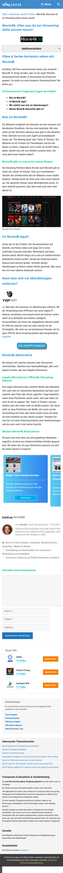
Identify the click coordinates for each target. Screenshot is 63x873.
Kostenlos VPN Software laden (13, 753)
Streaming (14, 14)
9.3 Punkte (21, 687)
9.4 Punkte (21, 673)
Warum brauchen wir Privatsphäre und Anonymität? (20, 746)
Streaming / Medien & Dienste (16, 546)
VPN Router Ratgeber (13, 722)
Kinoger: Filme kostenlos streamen (22, 475)
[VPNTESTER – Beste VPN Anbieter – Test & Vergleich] (11, 4)
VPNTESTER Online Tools (14, 729)
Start (4, 14)
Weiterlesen (25, 498)
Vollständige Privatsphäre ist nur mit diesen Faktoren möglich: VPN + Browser (30, 757)
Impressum (51, 860)
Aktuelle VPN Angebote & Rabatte (14, 750)
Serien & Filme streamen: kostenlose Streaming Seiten (31, 542)
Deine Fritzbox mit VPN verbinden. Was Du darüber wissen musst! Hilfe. (27, 764)
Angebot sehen (50, 659)
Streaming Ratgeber (12, 718)
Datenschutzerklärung (28, 863)
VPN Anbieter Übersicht (13, 725)
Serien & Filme (28, 14)
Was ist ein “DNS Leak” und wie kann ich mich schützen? (22, 760)
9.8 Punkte (21, 660)
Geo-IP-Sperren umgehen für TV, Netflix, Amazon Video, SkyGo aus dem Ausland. (30, 767)
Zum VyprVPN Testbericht (31, 345)
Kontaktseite (24, 850)
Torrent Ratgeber (11, 715)
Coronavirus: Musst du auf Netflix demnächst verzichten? (32, 557)
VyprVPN (6, 336)
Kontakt (40, 863)
